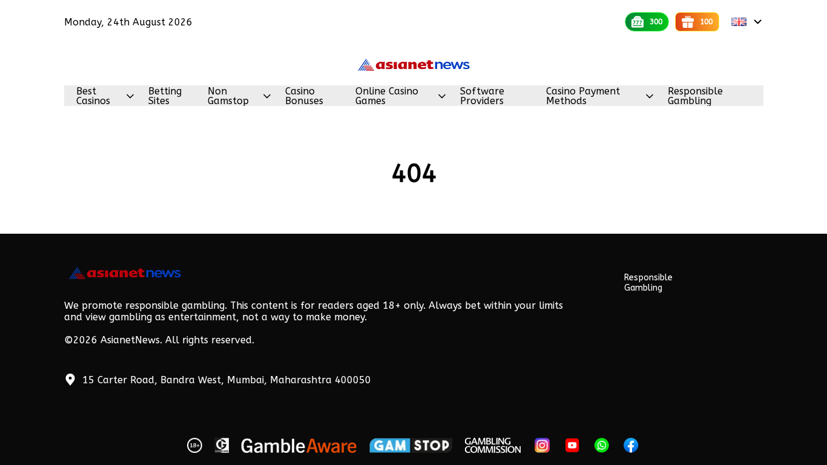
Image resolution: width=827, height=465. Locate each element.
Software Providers (482, 96)
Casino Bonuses (304, 96)
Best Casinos (93, 96)
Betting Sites (165, 96)
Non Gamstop (228, 96)
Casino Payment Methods (583, 96)
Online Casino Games (386, 96)
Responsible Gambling (695, 96)
